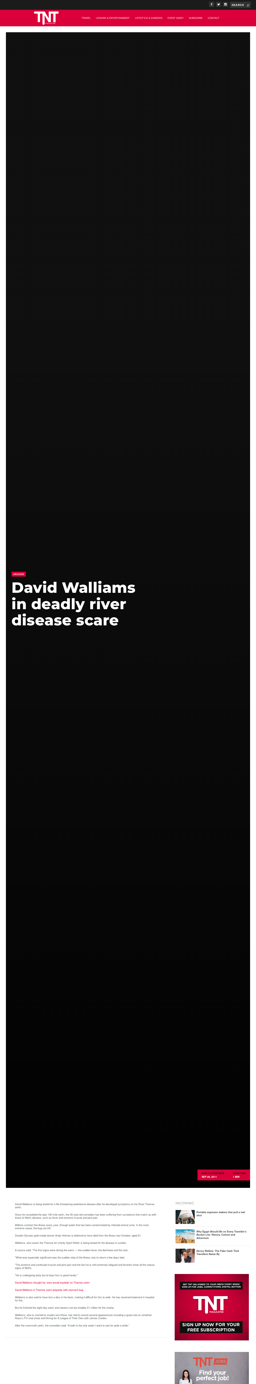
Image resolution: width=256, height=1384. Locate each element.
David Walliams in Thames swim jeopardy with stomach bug (49, 1290)
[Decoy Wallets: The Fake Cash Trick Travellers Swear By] (185, 1256)
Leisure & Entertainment (113, 18)
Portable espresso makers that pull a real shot (220, 1213)
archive (18, 574)
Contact (213, 18)
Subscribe (196, 18)
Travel (86, 18)
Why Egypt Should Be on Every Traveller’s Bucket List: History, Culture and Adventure (221, 1234)
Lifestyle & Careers (148, 18)
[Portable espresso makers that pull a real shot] (185, 1217)
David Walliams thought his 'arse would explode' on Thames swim (52, 1282)
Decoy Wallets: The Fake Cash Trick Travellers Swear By (217, 1252)
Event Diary (176, 18)
